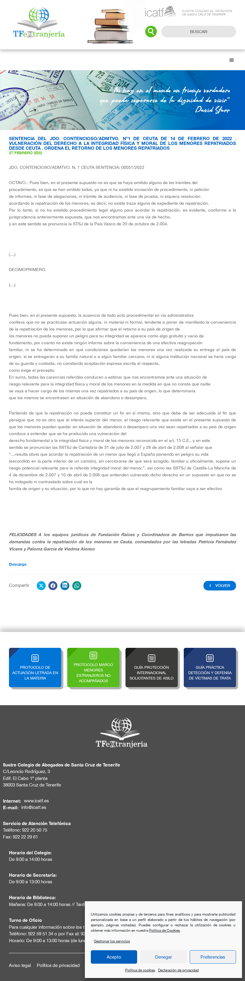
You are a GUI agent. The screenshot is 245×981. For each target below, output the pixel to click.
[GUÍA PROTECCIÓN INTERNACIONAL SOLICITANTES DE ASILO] (151, 651)
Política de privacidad (58, 965)
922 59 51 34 (40, 933)
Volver (222, 585)
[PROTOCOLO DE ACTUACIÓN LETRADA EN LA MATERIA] (35, 651)
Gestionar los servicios (112, 941)
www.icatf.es (36, 800)
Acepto (114, 956)
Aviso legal (20, 965)
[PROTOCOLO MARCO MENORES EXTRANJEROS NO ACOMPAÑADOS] (93, 651)
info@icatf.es (33, 807)
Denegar (163, 956)
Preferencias (212, 956)
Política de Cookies (164, 930)
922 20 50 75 (34, 829)
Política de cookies (140, 970)
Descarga (17, 564)
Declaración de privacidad (178, 970)
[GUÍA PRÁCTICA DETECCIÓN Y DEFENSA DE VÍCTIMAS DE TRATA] (210, 651)
